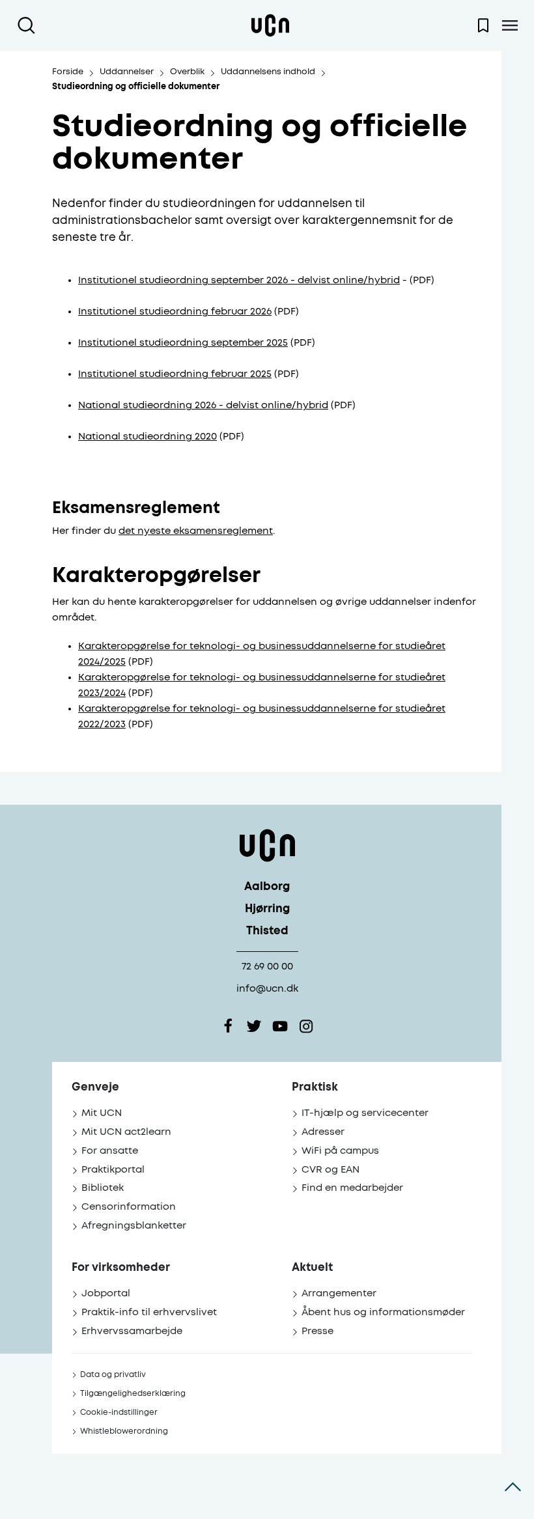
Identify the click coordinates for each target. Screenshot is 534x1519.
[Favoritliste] (483, 25)
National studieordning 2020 (147, 436)
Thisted (267, 931)
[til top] (513, 1486)
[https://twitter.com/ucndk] (254, 1026)
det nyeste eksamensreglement (196, 531)
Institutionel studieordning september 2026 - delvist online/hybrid (239, 280)
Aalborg (267, 887)
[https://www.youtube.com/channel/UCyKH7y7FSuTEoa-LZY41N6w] (280, 1026)
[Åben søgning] (29, 25)
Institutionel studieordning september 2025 (183, 343)
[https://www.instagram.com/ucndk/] (306, 1026)
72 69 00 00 (267, 966)
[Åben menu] (509, 25)
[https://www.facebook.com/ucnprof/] (228, 1026)
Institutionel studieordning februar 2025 (175, 374)
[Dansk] (270, 25)
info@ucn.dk (267, 989)
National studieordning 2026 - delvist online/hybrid (203, 405)
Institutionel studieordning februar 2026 (175, 311)
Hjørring (267, 909)
